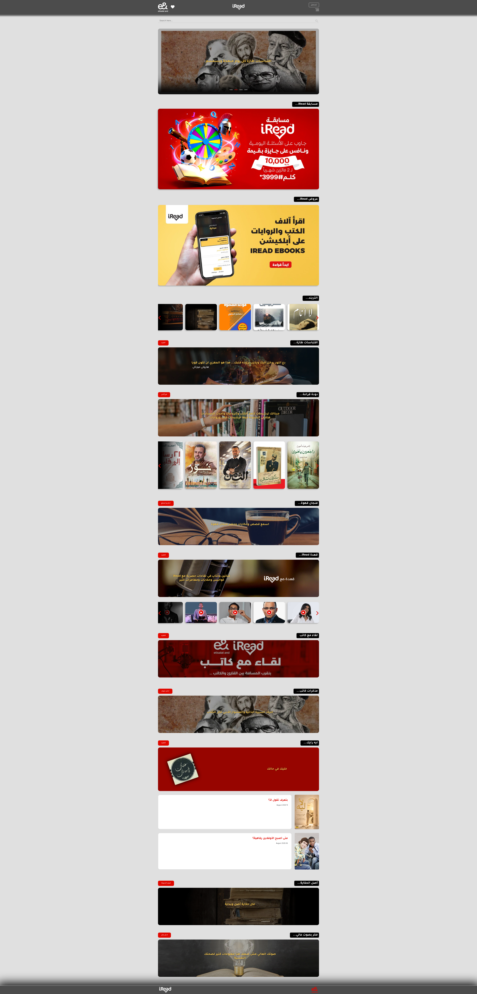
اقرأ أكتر (164, 395)
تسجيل (314, 5)
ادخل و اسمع (165, 503)
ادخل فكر (164, 935)
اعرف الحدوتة (166, 883)
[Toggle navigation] (317, 10)
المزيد (163, 343)
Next (160, 318)
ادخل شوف (165, 691)
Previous (317, 318)
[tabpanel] (238, 61)
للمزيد (163, 555)
